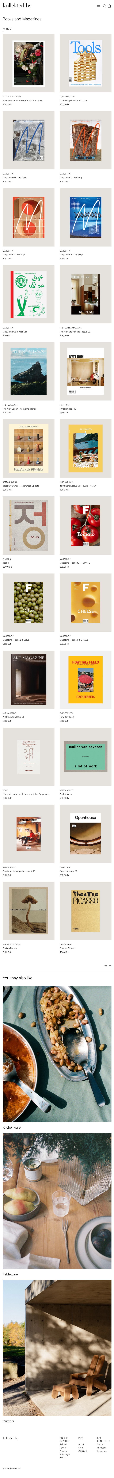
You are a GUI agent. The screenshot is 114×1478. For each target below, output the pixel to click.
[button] (104, 6)
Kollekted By (15, 1468)
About (81, 1444)
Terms (63, 1447)
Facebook (101, 1447)
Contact (100, 1444)
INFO (80, 1438)
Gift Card (82, 1451)
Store (80, 1447)
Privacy (63, 1451)
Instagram (102, 1451)
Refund (63, 1444)
